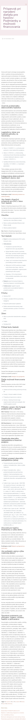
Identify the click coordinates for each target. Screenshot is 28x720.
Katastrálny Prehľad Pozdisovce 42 (10, 710)
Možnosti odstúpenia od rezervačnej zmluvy (13, 717)
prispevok (8, 701)
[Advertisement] (14, 56)
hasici (3, 703)
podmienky (9, 703)
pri (12, 701)
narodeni (17, 701)
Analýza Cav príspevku (18, 376)
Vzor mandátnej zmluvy (7, 715)
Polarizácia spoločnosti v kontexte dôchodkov (13, 719)
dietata (22, 701)
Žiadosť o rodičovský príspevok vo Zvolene (12, 713)
